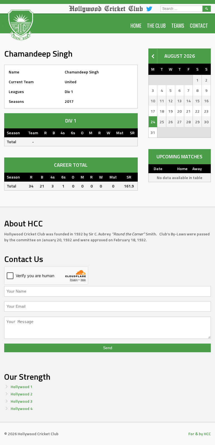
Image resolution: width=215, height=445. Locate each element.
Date (158, 168)
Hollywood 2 (21, 394)
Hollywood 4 (21, 408)
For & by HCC (199, 434)
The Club (156, 25)
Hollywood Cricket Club (106, 8)
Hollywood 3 (21, 401)
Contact (199, 25)
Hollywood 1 (21, 387)
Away (197, 168)
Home (135, 25)
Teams (177, 25)
